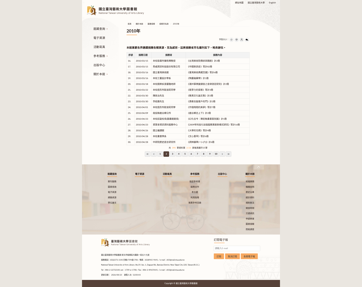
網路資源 (112, 198)
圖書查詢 (112, 187)
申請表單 (250, 219)
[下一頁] (222, 154)
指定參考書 (194, 182)
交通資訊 (250, 213)
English (272, 3)
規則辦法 (250, 203)
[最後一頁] (228, 154)
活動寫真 (99, 47)
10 (216, 154)
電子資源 (99, 38)
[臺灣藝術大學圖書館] (118, 10)
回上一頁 (247, 40)
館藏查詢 (99, 29)
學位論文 (112, 203)
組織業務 (250, 182)
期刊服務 (112, 182)
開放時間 (250, 208)
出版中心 (99, 65)
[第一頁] (147, 154)
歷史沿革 (250, 192)
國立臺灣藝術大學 (256, 3)
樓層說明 (250, 187)
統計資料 (250, 198)
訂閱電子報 (221, 240)
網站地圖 (239, 3)
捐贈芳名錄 (164, 24)
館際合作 (195, 187)
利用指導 (195, 198)
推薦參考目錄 (194, 203)
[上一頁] (154, 154)
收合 (258, 167)
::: (83, 2)
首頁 (129, 24)
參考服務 (99, 56)
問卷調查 (250, 229)
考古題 (195, 192)
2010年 (176, 24)
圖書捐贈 (151, 24)
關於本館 (99, 74)
